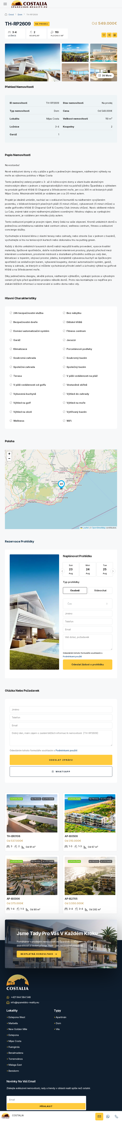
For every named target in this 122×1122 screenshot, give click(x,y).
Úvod (11, 14)
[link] (32, 813)
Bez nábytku (74, 313)
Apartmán (61, 1017)
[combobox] (87, 603)
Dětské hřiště (74, 322)
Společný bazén (76, 366)
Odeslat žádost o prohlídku (87, 664)
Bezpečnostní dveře (25, 322)
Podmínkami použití (72, 656)
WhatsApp (62, 771)
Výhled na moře (76, 402)
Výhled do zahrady (78, 393)
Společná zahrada (24, 366)
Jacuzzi (71, 340)
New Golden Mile (17, 1029)
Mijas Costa (14, 1041)
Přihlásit (46, 1106)
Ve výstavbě (48, 799)
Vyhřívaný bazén (77, 411)
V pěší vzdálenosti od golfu (29, 384)
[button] (61, 484)
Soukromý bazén (77, 357)
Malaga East (15, 1064)
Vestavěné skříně (77, 384)
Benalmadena (15, 1052)
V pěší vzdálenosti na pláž (82, 375)
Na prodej (41, 24)
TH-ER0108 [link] (13, 836)
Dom (20, 14)
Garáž (16, 340)
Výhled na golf (22, 402)
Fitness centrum (76, 331)
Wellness (18, 420)
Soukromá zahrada (24, 357)
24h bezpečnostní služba (28, 313)
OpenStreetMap (99, 527)
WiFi (69, 420)
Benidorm (13, 1070)
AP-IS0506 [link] (71, 836)
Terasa (17, 375)
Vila (58, 1029)
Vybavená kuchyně (24, 393)
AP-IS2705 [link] (71, 898)
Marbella (13, 1023)
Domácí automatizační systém (31, 331)
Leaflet (85, 527)
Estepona (13, 1035)
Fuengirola (14, 1046)
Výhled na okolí (22, 411)
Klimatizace (20, 348)
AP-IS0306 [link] (13, 898)
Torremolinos (15, 1058)
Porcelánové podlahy (79, 348)
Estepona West (16, 1017)
